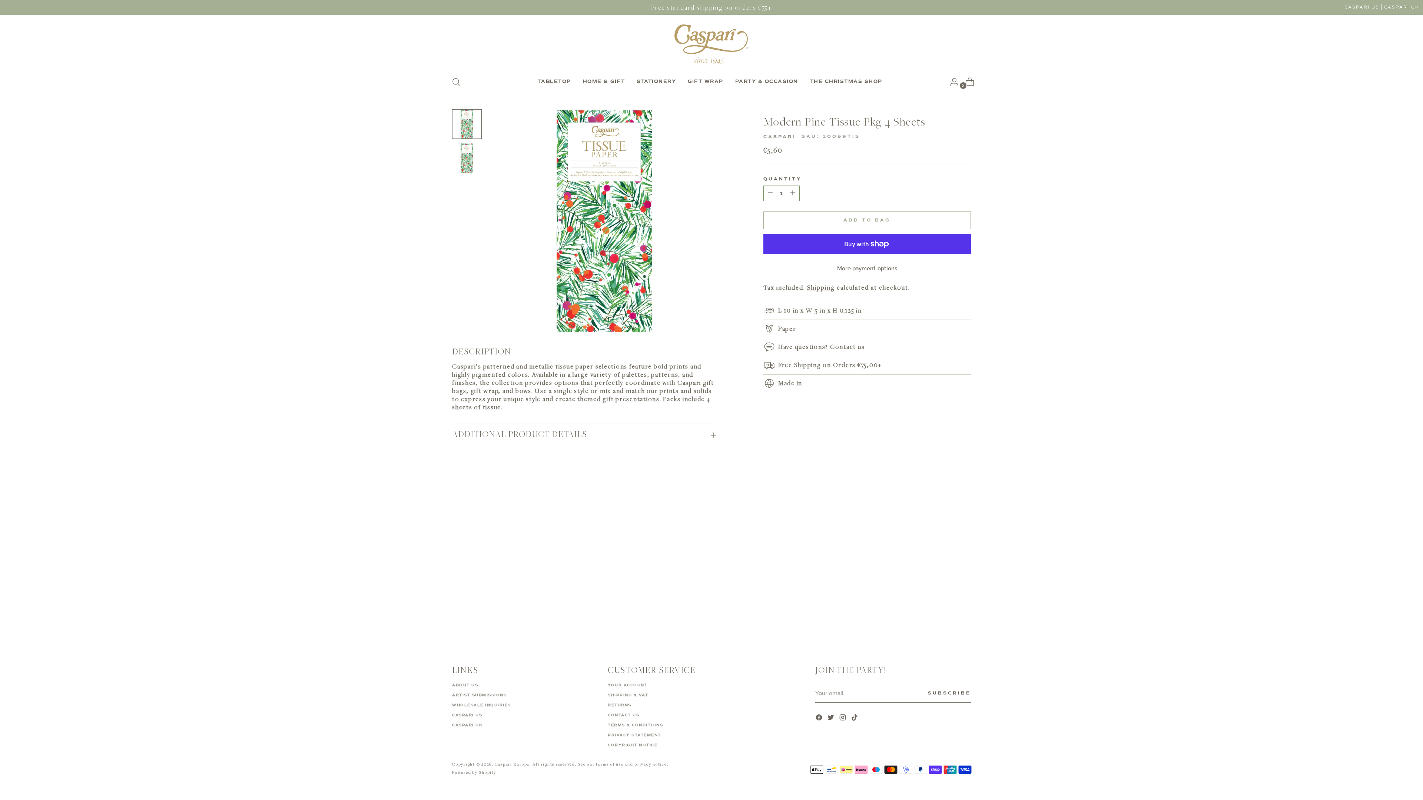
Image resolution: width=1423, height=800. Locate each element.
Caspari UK (1401, 7)
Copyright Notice (632, 745)
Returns (619, 705)
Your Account (627, 685)
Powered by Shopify (474, 772)
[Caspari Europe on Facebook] (819, 718)
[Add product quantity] (770, 193)
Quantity (782, 179)
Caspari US (1361, 7)
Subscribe (949, 693)
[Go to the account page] (951, 81)
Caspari (779, 137)
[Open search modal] (456, 81)
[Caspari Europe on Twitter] (831, 718)
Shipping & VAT (628, 695)
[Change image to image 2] (467, 158)
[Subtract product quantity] (792, 193)
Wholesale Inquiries (481, 705)
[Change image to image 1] (467, 124)
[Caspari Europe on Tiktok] (855, 718)
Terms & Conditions (635, 725)
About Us (465, 685)
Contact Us (623, 715)
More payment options (867, 268)
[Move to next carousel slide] (964, 502)
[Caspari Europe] (711, 44)
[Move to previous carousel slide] (947, 502)
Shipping (821, 287)
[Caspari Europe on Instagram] (843, 718)
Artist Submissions (479, 695)
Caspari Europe (512, 764)
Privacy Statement (634, 735)
